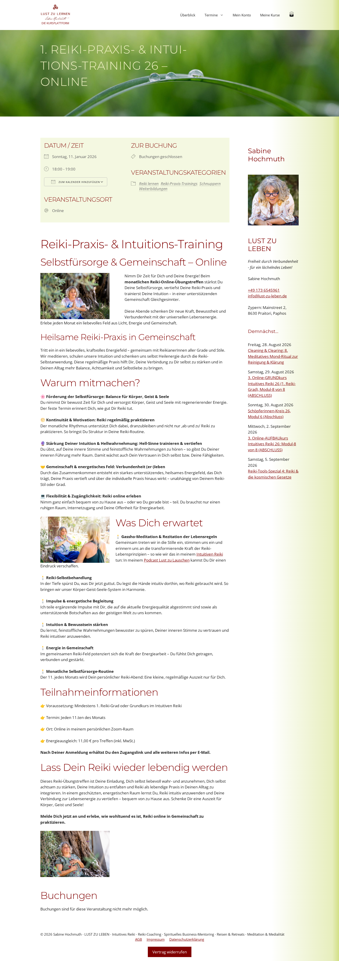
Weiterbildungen (153, 188)
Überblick (187, 15)
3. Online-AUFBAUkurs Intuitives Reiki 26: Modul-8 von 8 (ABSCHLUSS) (272, 443)
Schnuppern (210, 183)
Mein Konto (242, 15)
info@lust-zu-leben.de (267, 296)
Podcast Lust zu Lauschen (167, 560)
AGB (138, 939)
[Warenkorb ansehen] (291, 15)
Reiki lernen (149, 183)
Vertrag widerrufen (169, 952)
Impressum (156, 939)
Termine (211, 15)
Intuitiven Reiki (209, 554)
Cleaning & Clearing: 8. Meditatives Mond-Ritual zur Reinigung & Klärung (273, 356)
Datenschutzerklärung (186, 939)
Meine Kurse (270, 15)
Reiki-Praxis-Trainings (179, 183)
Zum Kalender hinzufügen (79, 182)
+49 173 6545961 (264, 290)
